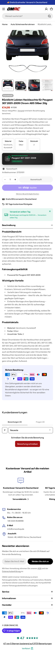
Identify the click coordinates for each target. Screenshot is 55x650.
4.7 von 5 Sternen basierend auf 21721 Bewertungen (27, 643)
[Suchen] (49, 16)
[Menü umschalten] (3, 9)
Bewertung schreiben (27, 444)
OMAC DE (13, 625)
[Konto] (46, 9)
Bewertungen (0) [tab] (15, 422)
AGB (39, 568)
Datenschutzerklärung (11, 571)
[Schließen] (49, 211)
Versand (21, 111)
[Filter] (4, 430)
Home (5, 24)
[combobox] (27, 16)
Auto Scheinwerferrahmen (23, 24)
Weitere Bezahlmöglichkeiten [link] (27, 194)
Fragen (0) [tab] (40, 422)
